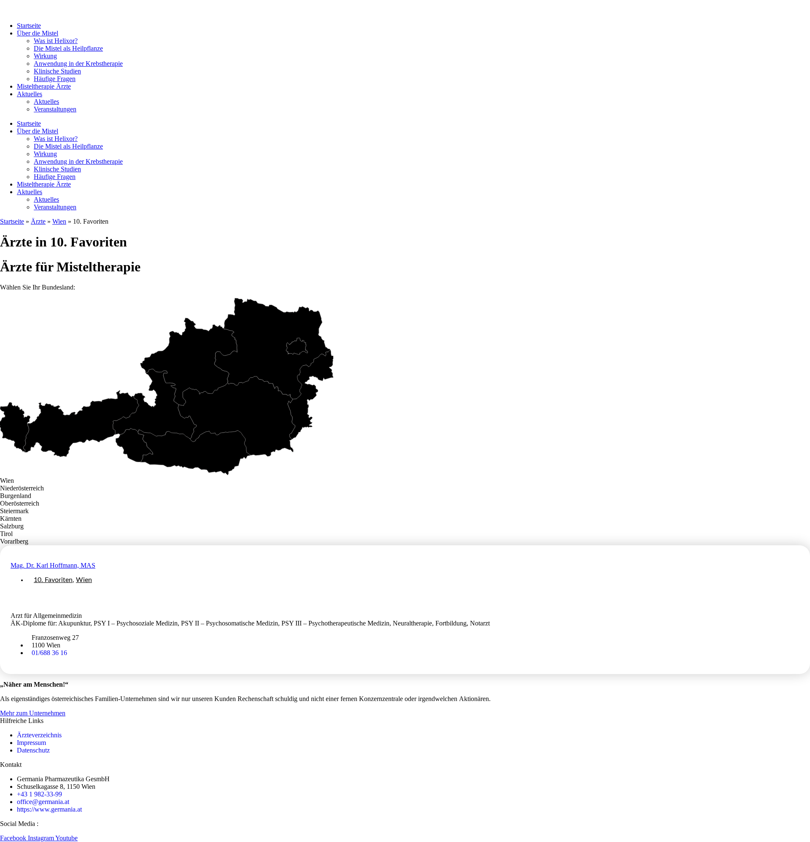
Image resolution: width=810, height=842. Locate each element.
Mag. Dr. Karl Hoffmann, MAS (53, 565)
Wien (59, 221)
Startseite (29, 25)
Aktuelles (29, 93)
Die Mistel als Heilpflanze (68, 48)
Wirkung (45, 56)
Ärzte (38, 221)
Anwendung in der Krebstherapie (78, 63)
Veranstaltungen (55, 109)
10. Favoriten (53, 580)
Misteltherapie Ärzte (44, 86)
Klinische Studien (57, 71)
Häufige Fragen (55, 78)
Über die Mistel (37, 33)
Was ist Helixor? (56, 40)
